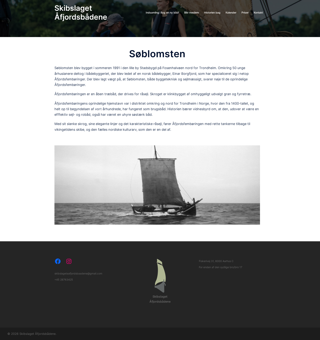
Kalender (231, 12)
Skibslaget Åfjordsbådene (80, 12)
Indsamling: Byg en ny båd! (162, 12)
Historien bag (212, 12)
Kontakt (258, 12)
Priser (245, 12)
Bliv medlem (191, 12)
